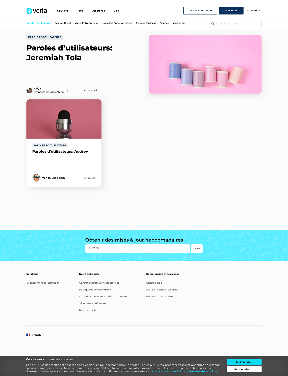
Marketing (178, 23)
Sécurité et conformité (92, 303)
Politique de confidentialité (95, 289)
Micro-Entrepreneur (86, 23)
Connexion (253, 10)
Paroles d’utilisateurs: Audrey (60, 151)
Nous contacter (88, 310)
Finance (164, 23)
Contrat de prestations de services (99, 282)
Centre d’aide (154, 282)
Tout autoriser (244, 362)
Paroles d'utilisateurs (38, 23)
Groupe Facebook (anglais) (162, 289)
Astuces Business (146, 23)
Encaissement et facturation (43, 282)
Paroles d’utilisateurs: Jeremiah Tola (69, 52)
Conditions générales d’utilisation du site (103, 296)
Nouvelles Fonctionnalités (116, 23)
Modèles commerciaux (159, 296)
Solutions (62, 10)
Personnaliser (242, 369)
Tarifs (80, 10)
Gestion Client (62, 23)
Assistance (98, 10)
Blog (116, 10)
